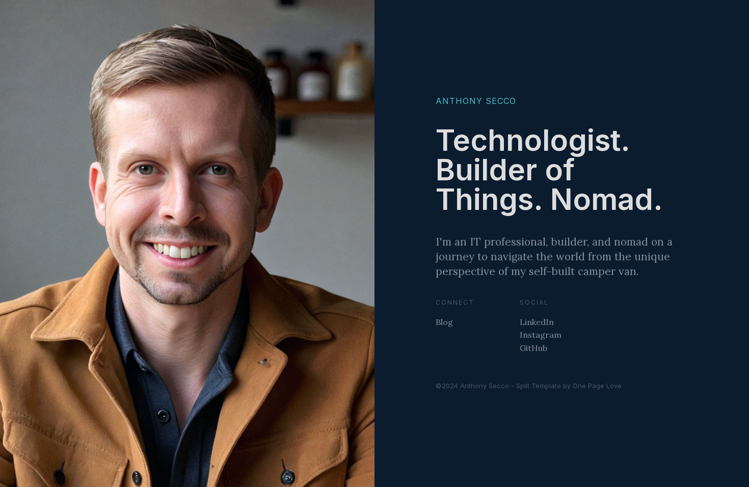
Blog (444, 322)
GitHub (533, 348)
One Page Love (597, 386)
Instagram (540, 335)
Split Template (538, 386)
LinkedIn (537, 322)
